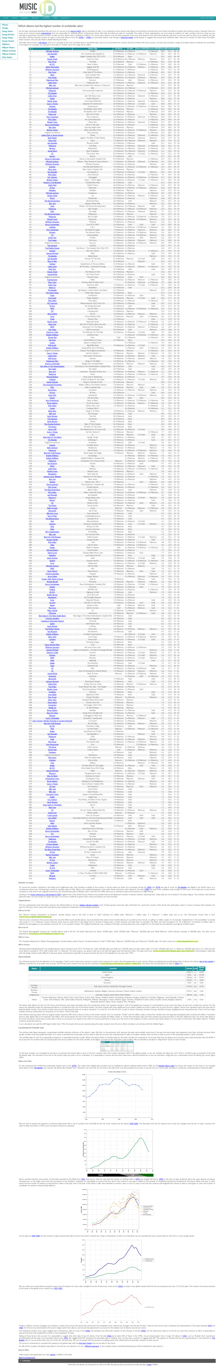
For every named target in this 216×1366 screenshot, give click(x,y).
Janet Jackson (52, 558)
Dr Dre (52, 868)
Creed (52, 319)
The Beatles (52, 93)
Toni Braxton (52, 464)
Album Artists (9, 51)
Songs (5, 28)
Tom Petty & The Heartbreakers (52, 366)
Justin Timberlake (52, 718)
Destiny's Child (52, 332)
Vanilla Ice (52, 708)
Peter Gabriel (52, 611)
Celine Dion (52, 83)
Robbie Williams (52, 335)
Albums (6, 44)
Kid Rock (52, 340)
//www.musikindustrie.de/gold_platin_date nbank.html (173, 951)
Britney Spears (52, 130)
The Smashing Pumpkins (52, 385)
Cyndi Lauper (52, 815)
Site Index (7, 57)
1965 (185, 1336)
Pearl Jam (52, 269)
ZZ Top (52, 188)
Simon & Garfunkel (52, 159)
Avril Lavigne (52, 314)
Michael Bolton (52, 377)
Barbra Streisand (52, 855)
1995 (66, 1338)
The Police (52, 506)
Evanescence (52, 280)
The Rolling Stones (52, 248)
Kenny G (52, 288)
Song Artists (8, 35)
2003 (177, 964)
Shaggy (52, 587)
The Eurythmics (52, 485)
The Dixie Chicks (52, 293)
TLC (52, 311)
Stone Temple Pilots (52, 645)
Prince (52, 198)
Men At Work (52, 776)
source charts (76, 31)
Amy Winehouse (52, 401)
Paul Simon (52, 390)
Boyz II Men (52, 261)
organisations (46, 33)
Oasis (52, 206)
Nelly (52, 529)
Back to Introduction (27, 1358)
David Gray (52, 813)
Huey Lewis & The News (52, 805)
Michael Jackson (52, 51)
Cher (52, 763)
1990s (143, 1331)
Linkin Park (52, 185)
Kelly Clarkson (52, 448)
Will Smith (52, 345)
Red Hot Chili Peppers (52, 453)
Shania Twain (52, 59)
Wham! (52, 500)
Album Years (8, 48)
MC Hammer (52, 303)
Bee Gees (52, 127)
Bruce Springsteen (52, 125)
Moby (52, 466)
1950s (81, 38)
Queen (52, 343)
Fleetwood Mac (52, 80)
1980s (146, 889)
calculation (43, 43)
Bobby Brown (52, 595)
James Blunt (52, 151)
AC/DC (52, 64)
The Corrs (52, 608)
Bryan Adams (52, 403)
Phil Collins (52, 120)
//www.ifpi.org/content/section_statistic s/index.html (120, 964)
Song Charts (8, 41)
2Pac (52, 387)
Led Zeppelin (52, 54)
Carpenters (52, 705)
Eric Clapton (52, 177)
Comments (26, 1361)
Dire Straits (52, 78)
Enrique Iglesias (52, 844)
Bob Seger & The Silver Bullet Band (52, 616)
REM (52, 309)
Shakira (52, 482)
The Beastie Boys (52, 519)
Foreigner (52, 692)
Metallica (52, 190)
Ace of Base (52, 576)
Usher (52, 295)
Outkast (52, 264)
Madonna (52, 91)
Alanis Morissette (52, 67)
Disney (52, 398)
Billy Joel (52, 85)
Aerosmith (52, 511)
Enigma (52, 590)
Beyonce (52, 773)
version (53, 1355)
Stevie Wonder (52, 382)
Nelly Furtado (52, 508)
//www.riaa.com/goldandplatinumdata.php (35, 917)
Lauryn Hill (52, 429)
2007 (60, 1288)
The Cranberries (52, 230)
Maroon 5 (52, 498)
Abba (52, 75)
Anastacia (52, 676)
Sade (52, 666)
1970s (158, 887)
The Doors (52, 427)
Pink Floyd (52, 62)
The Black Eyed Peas (52, 850)
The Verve (52, 747)
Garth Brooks (52, 416)
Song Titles (7, 38)
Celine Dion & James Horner (52, 135)
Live (52, 642)
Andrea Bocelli (52, 582)
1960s (88, 38)
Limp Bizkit (52, 695)
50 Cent (52, 603)
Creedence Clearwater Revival (52, 621)
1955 (83, 1179)
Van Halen (52, 330)
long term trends (85, 1343)
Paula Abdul (52, 703)
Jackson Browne (52, 681)
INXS (52, 569)
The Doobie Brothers (52, 424)
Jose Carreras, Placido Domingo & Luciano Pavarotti (52, 721)
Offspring (52, 613)
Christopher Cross (52, 779)
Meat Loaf (52, 114)
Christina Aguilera (52, 574)
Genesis (52, 251)
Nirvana (52, 148)
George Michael (52, 253)
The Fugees (52, 240)
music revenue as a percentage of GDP (45, 895)
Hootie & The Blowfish (52, 183)
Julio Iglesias (52, 826)
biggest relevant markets (89, 905)
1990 (132, 1124)
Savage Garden (52, 540)
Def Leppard (52, 246)
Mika (52, 823)
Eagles (52, 57)
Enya (52, 316)
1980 (21, 1328)
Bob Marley (52, 138)
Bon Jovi (52, 204)
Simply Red (52, 337)
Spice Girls (52, 141)
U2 (52, 154)
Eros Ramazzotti (52, 745)
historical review (127, 38)
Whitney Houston (52, 70)
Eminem (52, 167)
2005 (136, 1124)
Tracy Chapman (52, 117)
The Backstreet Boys (52, 201)
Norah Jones (52, 101)
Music (5, 25)
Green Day (52, 238)
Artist (52, 49)
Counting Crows (52, 794)
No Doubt (52, 298)
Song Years (7, 31)
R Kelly (52, 435)
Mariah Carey (52, 122)
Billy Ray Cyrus (52, 513)
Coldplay (52, 227)
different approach (92, 1346)
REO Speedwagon (52, 532)
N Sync (52, 306)
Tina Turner (52, 487)
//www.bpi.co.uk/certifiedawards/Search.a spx (46, 934)
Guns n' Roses (52, 104)
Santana (52, 106)
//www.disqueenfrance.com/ (187, 941)
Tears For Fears (52, 713)
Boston (52, 156)
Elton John (52, 169)
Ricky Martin (52, 571)
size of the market (206, 961)
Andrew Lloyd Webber (52, 477)
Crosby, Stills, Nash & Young (52, 579)
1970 (138, 1179)
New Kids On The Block (52, 437)
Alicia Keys (52, 411)
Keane (52, 605)
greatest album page (166, 1066)
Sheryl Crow (52, 553)
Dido (52, 211)
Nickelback (52, 474)
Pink (52, 521)
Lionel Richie (52, 274)
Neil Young (52, 359)
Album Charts (9, 54)
